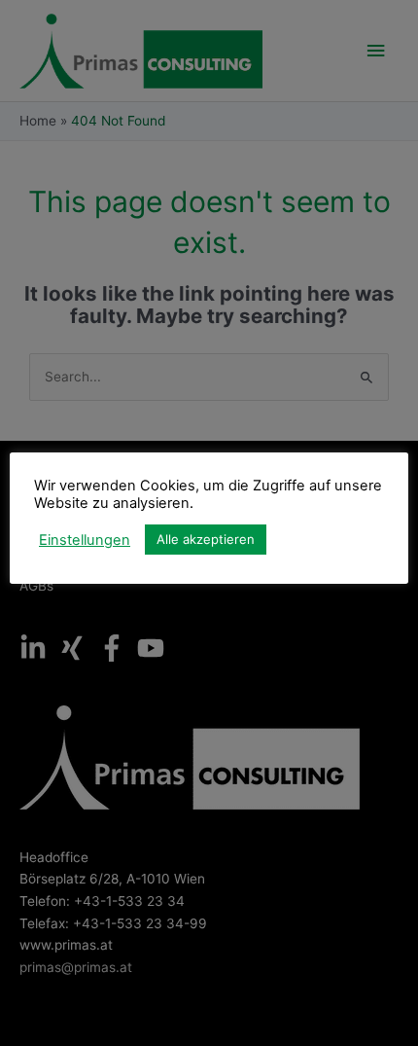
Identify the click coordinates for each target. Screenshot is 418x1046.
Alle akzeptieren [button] (206, 539)
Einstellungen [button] (84, 540)
